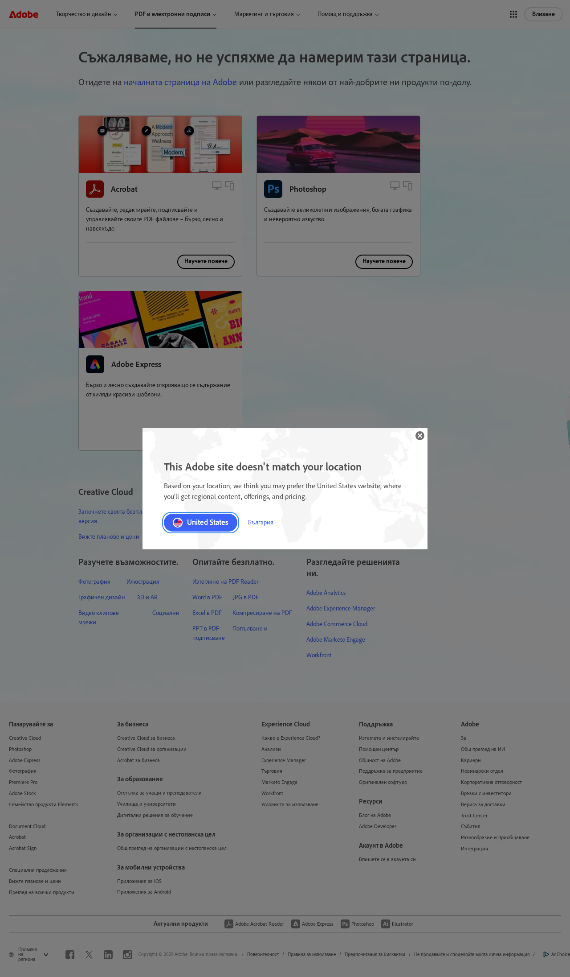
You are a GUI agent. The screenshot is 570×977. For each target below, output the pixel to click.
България (260, 522)
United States (207, 522)
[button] (420, 435)
